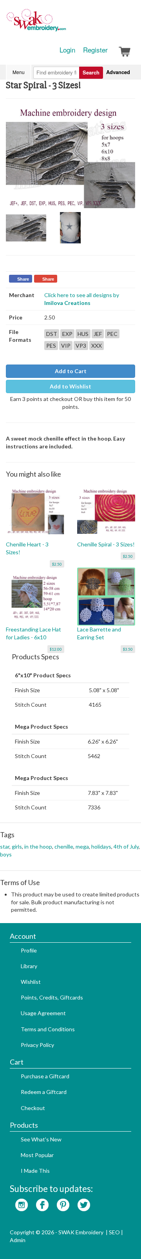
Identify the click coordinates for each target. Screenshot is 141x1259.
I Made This (35, 1170)
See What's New (41, 1139)
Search (91, 72)
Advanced (118, 72)
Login (67, 49)
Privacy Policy (37, 1044)
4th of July (126, 846)
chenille (63, 846)
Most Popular (37, 1155)
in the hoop (38, 846)
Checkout (33, 1108)
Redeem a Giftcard (44, 1091)
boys (6, 854)
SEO (114, 1232)
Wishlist (31, 981)
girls (17, 846)
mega (82, 846)
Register (95, 49)
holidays (101, 846)
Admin (17, 1240)
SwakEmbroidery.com (64, 23)
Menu (19, 72)
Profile (29, 950)
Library (29, 966)
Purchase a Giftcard (45, 1076)
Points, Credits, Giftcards (52, 997)
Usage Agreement (43, 1013)
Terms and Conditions (48, 1029)
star (4, 846)
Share (23, 279)
